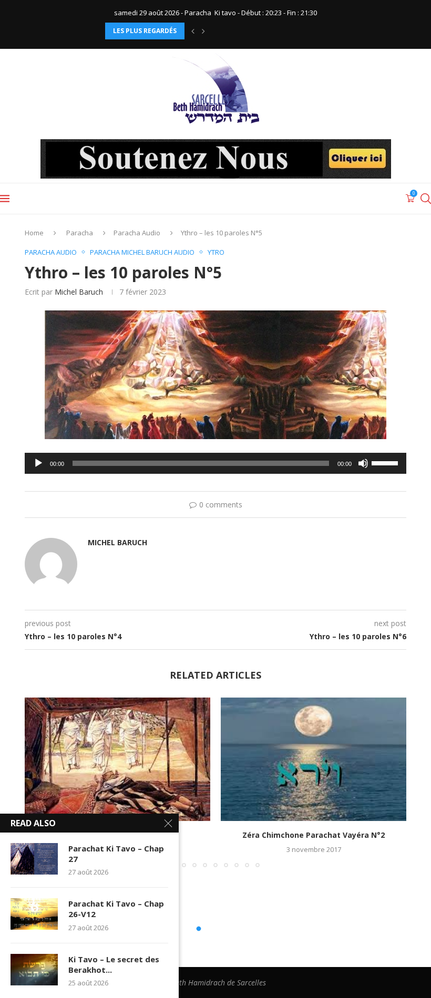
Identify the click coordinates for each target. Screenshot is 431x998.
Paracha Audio (137, 232)
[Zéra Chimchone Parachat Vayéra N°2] (313, 759)
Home (34, 232)
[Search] (425, 198)
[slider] (386, 462)
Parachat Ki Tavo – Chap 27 (116, 853)
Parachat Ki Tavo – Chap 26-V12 (116, 908)
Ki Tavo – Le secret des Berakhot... (113, 964)
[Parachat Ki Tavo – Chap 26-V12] (34, 914)
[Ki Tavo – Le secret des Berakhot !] (34, 969)
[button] (193, 31)
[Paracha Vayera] (117, 759)
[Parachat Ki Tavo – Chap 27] (34, 859)
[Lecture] (38, 463)
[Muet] (363, 463)
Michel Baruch (79, 292)
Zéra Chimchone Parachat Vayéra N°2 (313, 835)
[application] (215, 463)
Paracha (79, 232)
